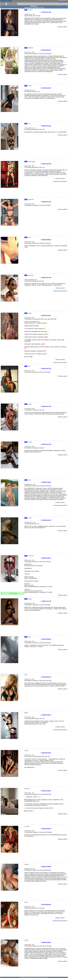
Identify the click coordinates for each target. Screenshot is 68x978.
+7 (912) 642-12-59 (46, 12)
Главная (3, 3)
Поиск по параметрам (6, 1)
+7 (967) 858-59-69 (46, 904)
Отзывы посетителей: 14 (60, 920)
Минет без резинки (12, 3)
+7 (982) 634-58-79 (46, 715)
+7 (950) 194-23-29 (46, 125)
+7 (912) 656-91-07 (46, 50)
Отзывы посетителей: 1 (60, 181)
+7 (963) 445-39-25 (46, 828)
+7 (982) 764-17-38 (46, 201)
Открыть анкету (62, 26)
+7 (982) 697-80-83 (46, 482)
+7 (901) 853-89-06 (46, 239)
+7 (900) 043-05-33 (46, 558)
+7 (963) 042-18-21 (46, 315)
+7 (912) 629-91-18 (46, 677)
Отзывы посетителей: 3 (60, 505)
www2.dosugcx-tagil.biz (63, 1)
